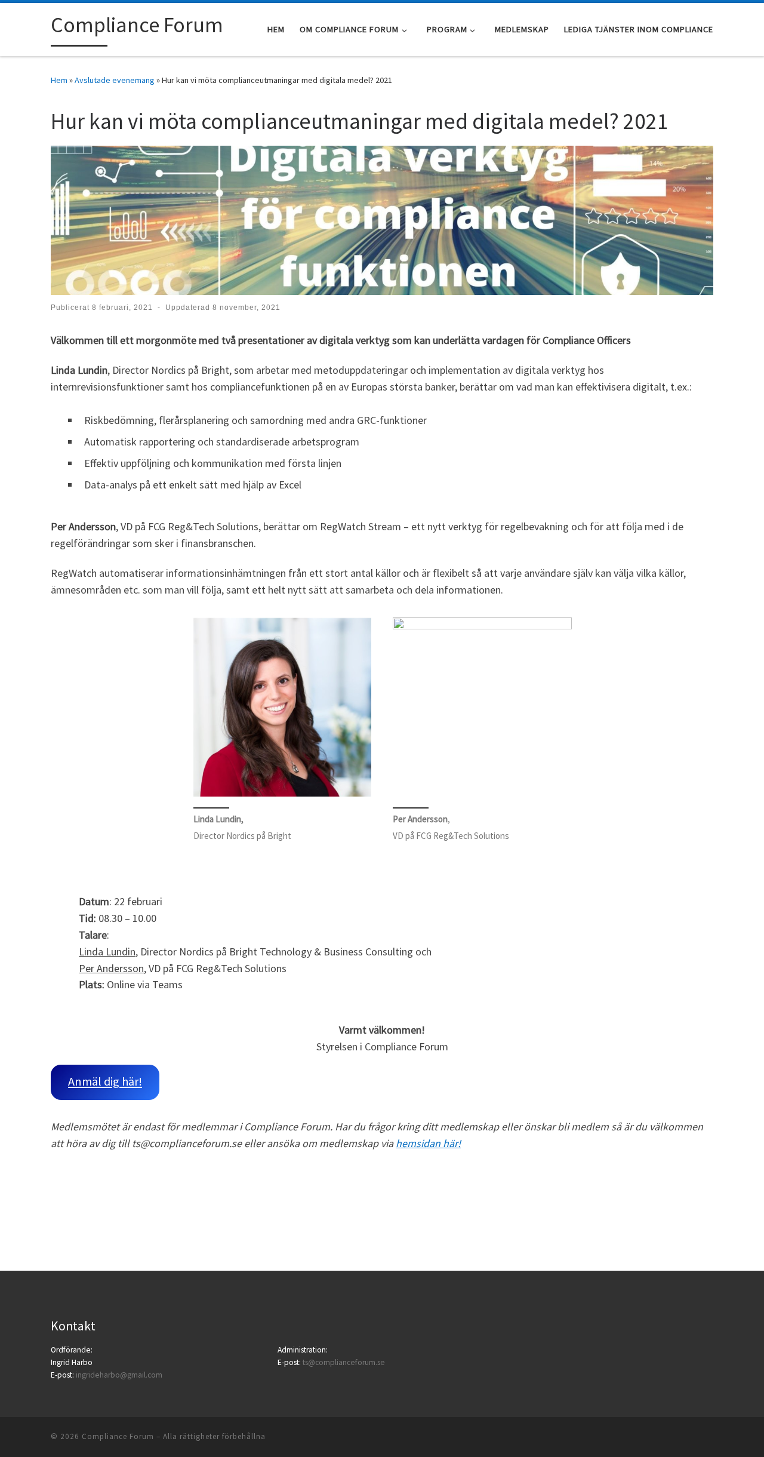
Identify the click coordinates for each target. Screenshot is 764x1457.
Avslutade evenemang (115, 80)
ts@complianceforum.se (344, 1362)
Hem (59, 80)
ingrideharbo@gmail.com (119, 1375)
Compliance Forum (118, 1436)
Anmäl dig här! (105, 1081)
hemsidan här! (428, 1143)
